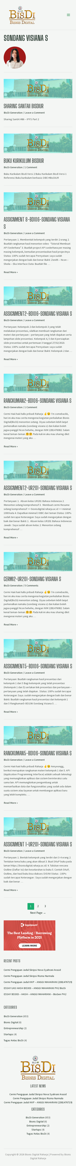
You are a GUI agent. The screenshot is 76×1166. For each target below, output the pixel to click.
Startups (8, 1034)
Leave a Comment (35, 112)
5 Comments (31, 585)
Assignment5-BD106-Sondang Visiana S (38, 666)
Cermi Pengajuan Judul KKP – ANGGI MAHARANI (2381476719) (38, 982)
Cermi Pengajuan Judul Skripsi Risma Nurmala (29, 976)
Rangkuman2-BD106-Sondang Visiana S (37, 400)
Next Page (38, 912)
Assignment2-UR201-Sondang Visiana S (38, 487)
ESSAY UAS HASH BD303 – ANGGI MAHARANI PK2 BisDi (35, 988)
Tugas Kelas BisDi (13, 1040)
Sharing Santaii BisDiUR (24, 106)
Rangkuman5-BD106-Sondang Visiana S (38, 753)
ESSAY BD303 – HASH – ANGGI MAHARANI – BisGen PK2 (35, 994)
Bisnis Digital (11, 1022)
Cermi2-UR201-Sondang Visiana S (32, 579)
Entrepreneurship (13, 1028)
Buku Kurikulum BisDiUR (24, 160)
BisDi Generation (13, 112)
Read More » (11, 272)
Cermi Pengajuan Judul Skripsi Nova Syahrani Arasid (32, 970)
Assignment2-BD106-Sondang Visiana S (38, 313)
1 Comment (31, 167)
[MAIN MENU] (68, 15)
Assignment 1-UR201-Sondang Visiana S (38, 844)
